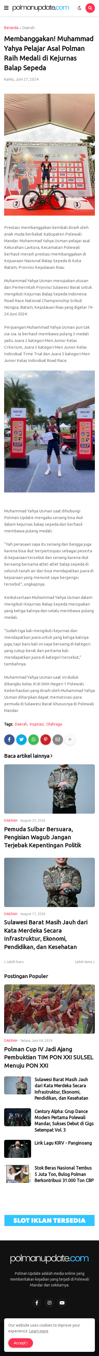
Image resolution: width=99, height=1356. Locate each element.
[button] (6, 8)
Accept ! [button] (21, 1343)
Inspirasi (37, 724)
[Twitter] (21, 739)
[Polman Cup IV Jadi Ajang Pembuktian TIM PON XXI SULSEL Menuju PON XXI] (49, 1009)
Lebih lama (83, 962)
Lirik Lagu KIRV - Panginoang (63, 1142)
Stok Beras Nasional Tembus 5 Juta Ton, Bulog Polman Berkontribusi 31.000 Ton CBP (64, 1174)
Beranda (11, 28)
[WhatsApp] (33, 739)
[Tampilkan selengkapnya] (70, 739)
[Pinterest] (45, 739)
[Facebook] (9, 739)
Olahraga (54, 724)
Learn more (38, 1331)
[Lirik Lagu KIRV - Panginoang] (17, 1149)
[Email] (58, 739)
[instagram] (49, 1303)
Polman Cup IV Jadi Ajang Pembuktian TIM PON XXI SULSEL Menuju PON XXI (49, 1057)
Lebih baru (15, 962)
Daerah (28, 28)
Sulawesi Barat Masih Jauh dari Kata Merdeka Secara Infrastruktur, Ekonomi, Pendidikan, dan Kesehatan (45, 934)
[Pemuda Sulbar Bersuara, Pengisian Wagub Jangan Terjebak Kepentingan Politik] (49, 789)
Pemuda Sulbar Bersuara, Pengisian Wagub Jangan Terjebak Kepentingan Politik (42, 837)
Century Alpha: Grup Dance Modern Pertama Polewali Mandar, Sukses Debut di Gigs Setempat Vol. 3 (64, 1120)
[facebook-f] (37, 1303)
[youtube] (62, 1303)
